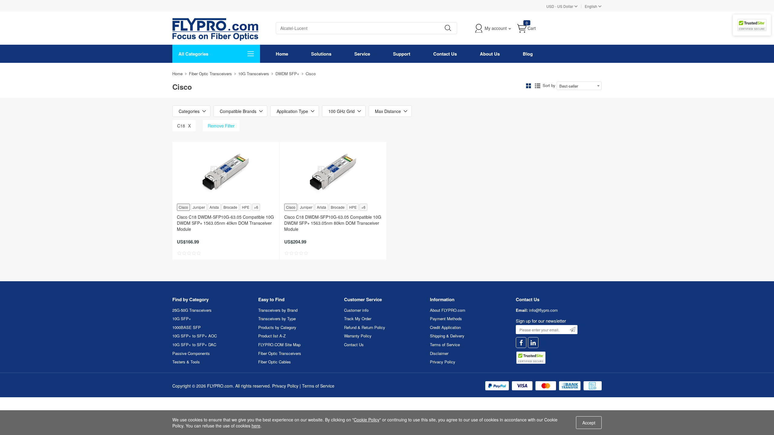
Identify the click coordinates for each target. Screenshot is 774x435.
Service (362, 53)
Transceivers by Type (277, 318)
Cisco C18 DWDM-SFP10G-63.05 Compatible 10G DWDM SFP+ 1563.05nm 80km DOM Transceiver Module (332, 223)
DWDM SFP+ (287, 73)
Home (282, 53)
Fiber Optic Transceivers (210, 73)
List (537, 85)
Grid (528, 85)
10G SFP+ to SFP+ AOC (194, 336)
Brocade (230, 207)
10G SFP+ (181, 318)
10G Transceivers (253, 73)
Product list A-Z (272, 336)
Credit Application (445, 327)
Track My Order (357, 318)
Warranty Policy (358, 336)
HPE (245, 207)
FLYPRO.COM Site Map (279, 344)
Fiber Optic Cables (274, 362)
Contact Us (445, 53)
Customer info (356, 310)
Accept (588, 423)
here (256, 426)
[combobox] (579, 86)
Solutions (321, 53)
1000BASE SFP (186, 327)
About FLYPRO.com (447, 310)
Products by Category (277, 327)
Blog (528, 53)
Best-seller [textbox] (568, 86)
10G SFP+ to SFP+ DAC (194, 344)
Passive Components (191, 353)
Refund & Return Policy (364, 327)
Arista (214, 207)
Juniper (199, 207)
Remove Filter (221, 126)
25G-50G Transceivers (192, 310)
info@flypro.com (543, 310)
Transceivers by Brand (278, 310)
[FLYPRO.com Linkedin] (533, 342)
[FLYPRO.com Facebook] (521, 342)
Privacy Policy (442, 362)
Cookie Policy (366, 420)
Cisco (183, 207)
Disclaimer (439, 353)
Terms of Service (445, 344)
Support (401, 53)
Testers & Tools (186, 362)
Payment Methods (446, 318)
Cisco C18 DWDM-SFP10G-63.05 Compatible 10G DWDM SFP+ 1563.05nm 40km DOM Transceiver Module (225, 223)
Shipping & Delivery (447, 336)
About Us (490, 53)
